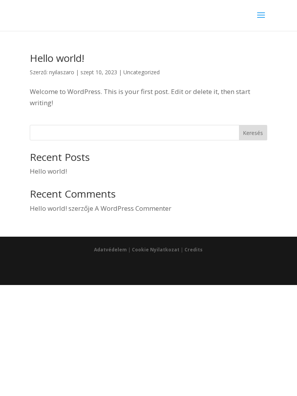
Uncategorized (141, 72)
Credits (193, 249)
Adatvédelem (110, 249)
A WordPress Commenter (133, 208)
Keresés (253, 133)
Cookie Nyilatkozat (155, 249)
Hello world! (57, 58)
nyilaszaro (61, 72)
